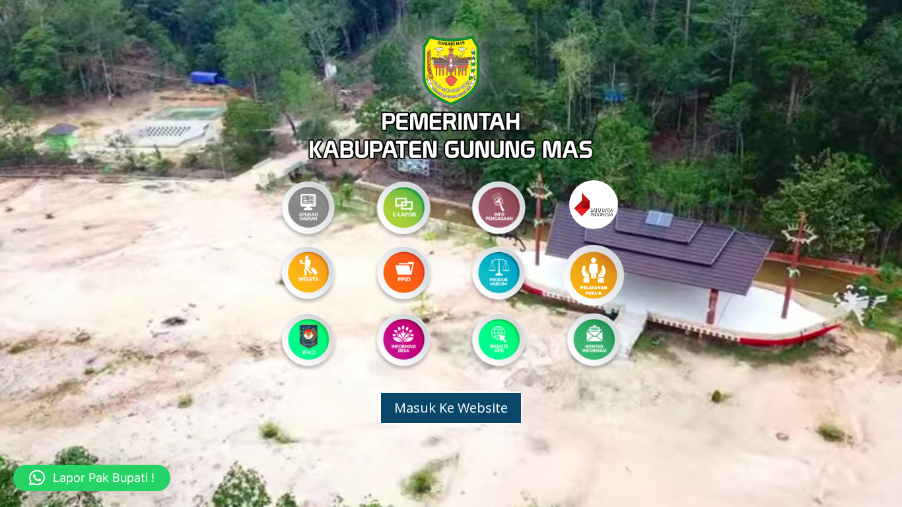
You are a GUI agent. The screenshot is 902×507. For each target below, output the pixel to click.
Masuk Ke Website (451, 408)
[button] (91, 478)
